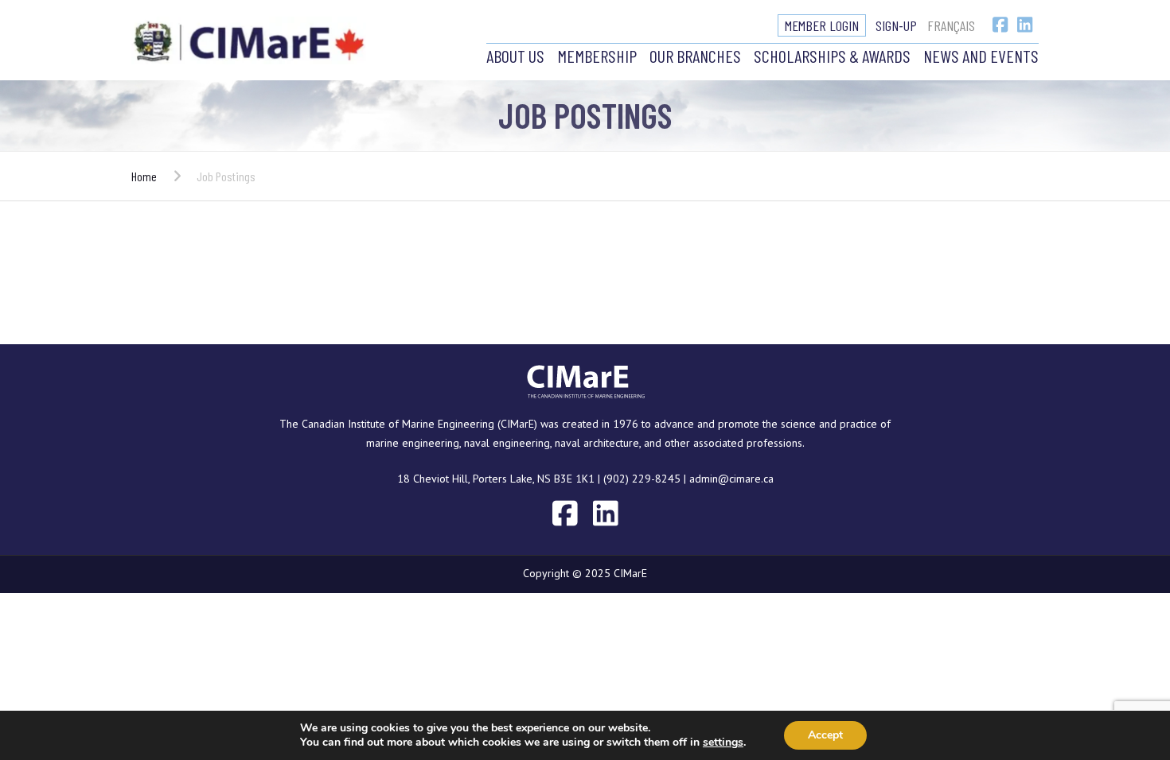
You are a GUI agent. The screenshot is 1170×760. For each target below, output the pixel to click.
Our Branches (695, 55)
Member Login (822, 25)
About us (515, 55)
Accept (825, 735)
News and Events (981, 55)
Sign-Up (896, 25)
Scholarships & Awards (832, 55)
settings (723, 742)
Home (144, 176)
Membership (597, 55)
